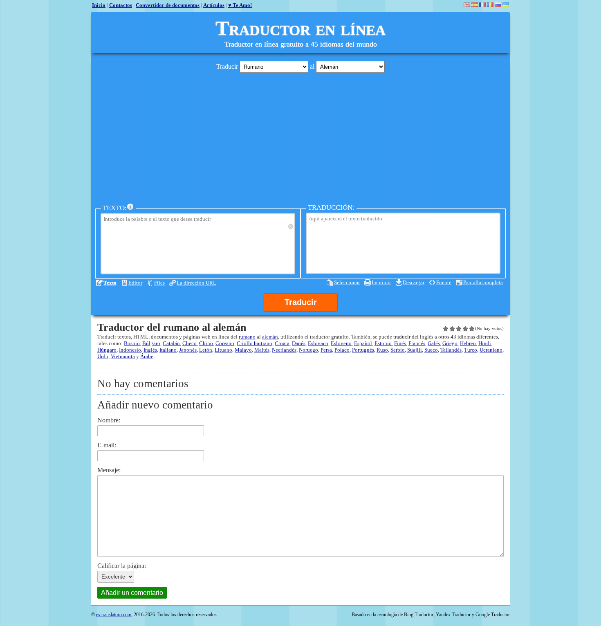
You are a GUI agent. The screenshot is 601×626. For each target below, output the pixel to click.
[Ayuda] (130, 207)
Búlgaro (151, 343)
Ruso (382, 350)
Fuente (443, 282)
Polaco (342, 350)
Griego (449, 343)
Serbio (397, 350)
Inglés (150, 350)
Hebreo (468, 343)
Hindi (484, 343)
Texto (110, 283)
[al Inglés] (467, 4)
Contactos (120, 5)
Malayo (243, 350)
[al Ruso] (498, 4)
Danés (298, 343)
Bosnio (132, 343)
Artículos (213, 5)
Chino (206, 343)
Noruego (308, 350)
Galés (434, 343)
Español (363, 343)
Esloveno (341, 343)
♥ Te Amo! (240, 5)
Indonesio (130, 350)
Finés (400, 343)
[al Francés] (482, 4)
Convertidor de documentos (168, 5)
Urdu (102, 356)
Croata (282, 343)
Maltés (261, 350)
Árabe (146, 356)
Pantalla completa (483, 282)
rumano (247, 337)
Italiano (168, 350)
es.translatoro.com (113, 614)
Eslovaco (318, 343)
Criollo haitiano (254, 343)
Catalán (171, 343)
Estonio (383, 343)
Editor (135, 283)
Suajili (414, 350)
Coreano (224, 343)
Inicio (98, 5)
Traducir (301, 302)
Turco (470, 350)
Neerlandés (284, 350)
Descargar (413, 282)
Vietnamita (123, 356)
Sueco (431, 350)
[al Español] (474, 4)
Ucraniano (491, 350)
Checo (189, 343)
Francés (416, 343)
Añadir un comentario (132, 592)
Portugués (363, 350)
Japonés (188, 350)
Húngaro (107, 350)
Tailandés (451, 350)
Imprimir (381, 282)
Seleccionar (347, 282)
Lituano (223, 350)
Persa (326, 350)
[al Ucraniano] (505, 4)
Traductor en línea (300, 28)
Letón (205, 350)
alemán (270, 337)
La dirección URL (196, 283)
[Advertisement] (300, 136)
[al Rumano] (490, 4)
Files (159, 283)
